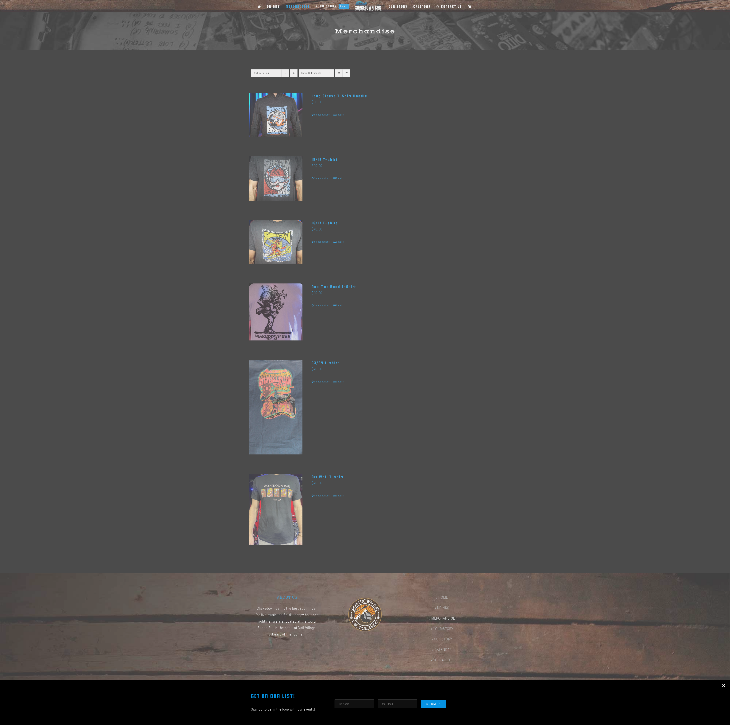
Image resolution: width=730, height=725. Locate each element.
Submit (433, 704)
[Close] (723, 686)
